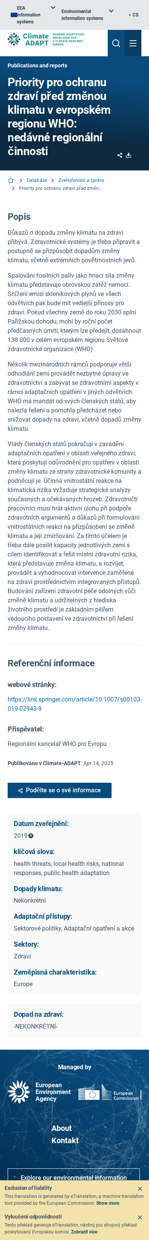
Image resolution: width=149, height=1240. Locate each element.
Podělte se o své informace (63, 790)
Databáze (37, 180)
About (62, 1128)
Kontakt (65, 1140)
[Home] (11, 181)
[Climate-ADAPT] (55, 39)
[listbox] (33, 15)
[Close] (139, 1189)
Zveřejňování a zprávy (81, 180)
